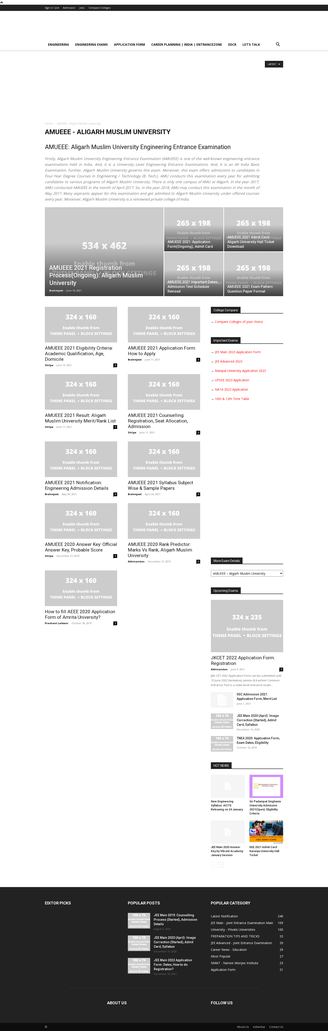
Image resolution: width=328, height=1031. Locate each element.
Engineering (58, 44)
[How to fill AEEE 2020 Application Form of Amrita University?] (81, 588)
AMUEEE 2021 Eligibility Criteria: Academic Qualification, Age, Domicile (79, 353)
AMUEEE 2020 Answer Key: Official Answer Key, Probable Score (81, 547)
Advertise (259, 1027)
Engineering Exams (91, 44)
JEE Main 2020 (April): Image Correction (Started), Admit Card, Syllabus (258, 720)
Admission (69, 7)
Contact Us (276, 1027)
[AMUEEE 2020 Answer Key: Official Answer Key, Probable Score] (81, 521)
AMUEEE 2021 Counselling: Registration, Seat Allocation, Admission (158, 421)
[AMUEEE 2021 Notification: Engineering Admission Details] (81, 459)
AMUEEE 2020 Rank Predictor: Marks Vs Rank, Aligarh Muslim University (160, 550)
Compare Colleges (99, 7)
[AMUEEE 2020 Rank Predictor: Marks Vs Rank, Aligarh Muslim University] (164, 521)
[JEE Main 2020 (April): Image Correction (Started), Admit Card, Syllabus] (222, 721)
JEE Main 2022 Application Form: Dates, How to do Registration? (173, 964)
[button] (277, 45)
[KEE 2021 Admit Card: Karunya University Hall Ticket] (266, 832)
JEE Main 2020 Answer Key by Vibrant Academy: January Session (227, 851)
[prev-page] (213, 864)
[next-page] (221, 864)
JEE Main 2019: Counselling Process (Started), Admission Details (175, 919)
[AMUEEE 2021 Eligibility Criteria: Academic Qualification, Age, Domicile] (81, 324)
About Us (243, 1027)
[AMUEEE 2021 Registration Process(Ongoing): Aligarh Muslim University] (104, 258)
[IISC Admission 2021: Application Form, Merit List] (222, 700)
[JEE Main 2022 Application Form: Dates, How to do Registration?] (139, 966)
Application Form (129, 44)
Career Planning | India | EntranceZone (186, 44)
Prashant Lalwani (56, 623)
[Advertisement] (164, 88)
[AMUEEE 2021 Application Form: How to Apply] (164, 324)
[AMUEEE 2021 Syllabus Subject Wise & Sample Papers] (164, 459)
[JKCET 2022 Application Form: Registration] (247, 626)
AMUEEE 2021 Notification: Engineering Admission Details (76, 485)
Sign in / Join (52, 7)
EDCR (232, 44)
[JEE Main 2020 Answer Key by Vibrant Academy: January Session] (228, 832)
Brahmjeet (56, 290)
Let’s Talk (251, 44)
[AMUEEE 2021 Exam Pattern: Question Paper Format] (253, 274)
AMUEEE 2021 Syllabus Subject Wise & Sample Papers (160, 485)
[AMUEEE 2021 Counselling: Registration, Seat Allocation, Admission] (164, 392)
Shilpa (49, 365)
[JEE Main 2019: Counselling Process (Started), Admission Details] (139, 921)
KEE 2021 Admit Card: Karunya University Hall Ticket (264, 851)
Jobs (81, 7)
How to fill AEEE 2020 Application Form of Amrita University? (80, 614)
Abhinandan (136, 561)
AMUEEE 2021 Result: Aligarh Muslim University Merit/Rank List (80, 418)
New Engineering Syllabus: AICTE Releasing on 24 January (227, 805)
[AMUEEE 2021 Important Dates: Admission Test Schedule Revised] (193, 274)
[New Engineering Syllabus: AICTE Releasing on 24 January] (228, 786)
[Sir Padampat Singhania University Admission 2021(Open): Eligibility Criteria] (266, 786)
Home (49, 123)
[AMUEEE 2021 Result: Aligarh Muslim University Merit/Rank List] (81, 392)
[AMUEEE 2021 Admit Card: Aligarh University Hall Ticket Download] (253, 229)
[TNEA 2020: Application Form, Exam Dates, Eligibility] (222, 744)
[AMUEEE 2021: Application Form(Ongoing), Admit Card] (193, 229)
